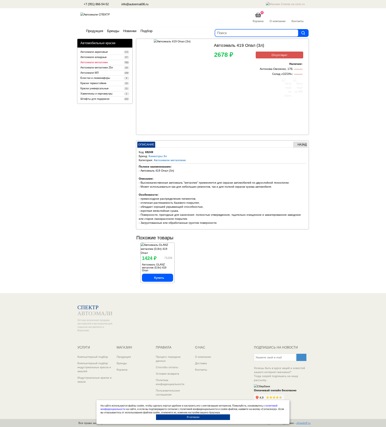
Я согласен (193, 417)
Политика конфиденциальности (170, 382)
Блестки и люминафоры (103, 78)
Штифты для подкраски (104, 99)
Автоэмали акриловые (104, 52)
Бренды (113, 31)
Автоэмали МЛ (104, 72)
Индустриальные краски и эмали (94, 379)
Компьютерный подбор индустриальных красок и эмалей (94, 367)
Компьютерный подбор (92, 356)
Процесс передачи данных (168, 358)
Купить (159, 277)
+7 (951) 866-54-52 (96, 4)
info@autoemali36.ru (134, 4)
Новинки (130, 31)
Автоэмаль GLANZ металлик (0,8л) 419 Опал (154, 267)
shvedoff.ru (303, 423)
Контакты (201, 369)
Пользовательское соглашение (168, 392)
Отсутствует (279, 55)
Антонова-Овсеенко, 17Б (276, 68)
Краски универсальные (104, 88)
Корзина (122, 369)
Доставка (201, 363)
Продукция (94, 31)
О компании (203, 356)
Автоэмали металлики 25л (104, 67)
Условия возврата (167, 373)
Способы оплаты (167, 367)
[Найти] (303, 32)
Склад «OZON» (282, 73)
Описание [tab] (146, 144)
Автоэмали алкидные (104, 57)
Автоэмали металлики (104, 62)
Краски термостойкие (104, 83)
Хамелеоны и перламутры (103, 93)
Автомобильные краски (97, 43)
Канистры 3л (158, 156)
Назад (302, 144)
